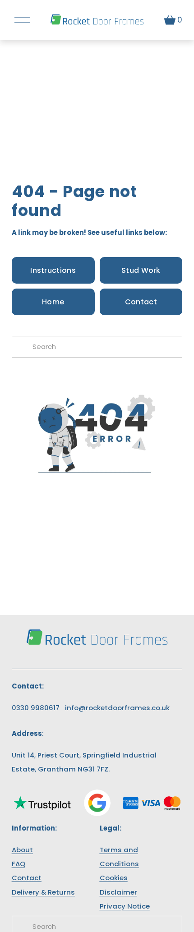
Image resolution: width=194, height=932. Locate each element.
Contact (141, 302)
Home (53, 302)
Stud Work (141, 270)
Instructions (53, 270)
